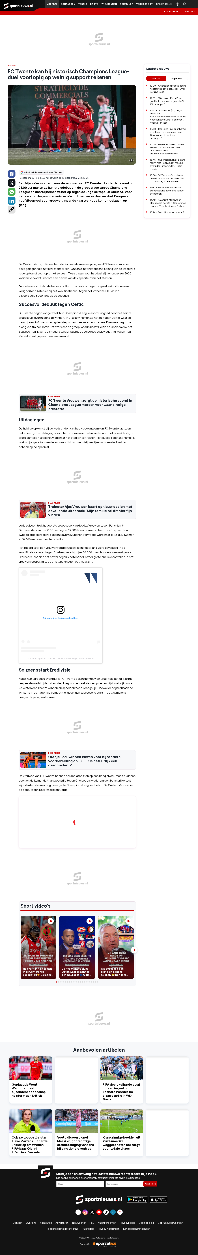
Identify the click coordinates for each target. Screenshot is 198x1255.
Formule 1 (126, 3)
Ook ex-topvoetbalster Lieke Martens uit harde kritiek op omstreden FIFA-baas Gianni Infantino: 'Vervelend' (29, 1144)
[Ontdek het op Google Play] (137, 1199)
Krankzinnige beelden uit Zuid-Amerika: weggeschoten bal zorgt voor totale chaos (121, 1143)
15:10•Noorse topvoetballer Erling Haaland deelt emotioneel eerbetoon (167, 190)
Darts (94, 3)
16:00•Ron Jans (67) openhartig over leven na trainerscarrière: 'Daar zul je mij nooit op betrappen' (168, 133)
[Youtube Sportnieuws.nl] (99, 1212)
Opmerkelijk (164, 3)
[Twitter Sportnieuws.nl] (92, 1212)
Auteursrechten (107, 1222)
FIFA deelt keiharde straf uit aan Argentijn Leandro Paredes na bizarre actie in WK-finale (121, 1091)
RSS (92, 1222)
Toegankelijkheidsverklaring (62, 1228)
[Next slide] (134, 950)
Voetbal (52, 3)
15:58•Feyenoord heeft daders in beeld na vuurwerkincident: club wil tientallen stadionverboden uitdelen (167, 149)
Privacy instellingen (109, 1228)
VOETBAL (12, 65)
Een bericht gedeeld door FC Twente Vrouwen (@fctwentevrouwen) (61, 658)
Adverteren (62, 1222)
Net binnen (171, 11)
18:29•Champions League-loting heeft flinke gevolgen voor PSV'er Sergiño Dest (168, 88)
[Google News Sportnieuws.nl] (120, 1212)
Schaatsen (68, 3)
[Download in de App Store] (158, 1199)
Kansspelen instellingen (136, 1228)
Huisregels (88, 1228)
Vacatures (46, 1222)
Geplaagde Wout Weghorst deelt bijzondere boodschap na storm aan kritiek (29, 1090)
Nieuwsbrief (79, 1222)
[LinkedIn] (11, 201)
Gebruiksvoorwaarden (170, 1222)
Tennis (82, 3)
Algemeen (176, 78)
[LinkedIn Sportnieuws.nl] (113, 1212)
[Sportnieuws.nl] (18, 5)
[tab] (57, 982)
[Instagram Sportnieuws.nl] (85, 1212)
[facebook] (11, 174)
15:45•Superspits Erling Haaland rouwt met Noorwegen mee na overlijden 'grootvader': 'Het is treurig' (167, 164)
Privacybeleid (127, 1222)
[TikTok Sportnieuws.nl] (106, 1212)
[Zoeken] (184, 4)
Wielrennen (109, 3)
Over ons (31, 1222)
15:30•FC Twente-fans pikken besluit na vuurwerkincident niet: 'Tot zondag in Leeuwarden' (167, 178)
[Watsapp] (11, 192)
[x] (11, 183)
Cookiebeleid (146, 1222)
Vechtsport (144, 3)
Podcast (189, 11)
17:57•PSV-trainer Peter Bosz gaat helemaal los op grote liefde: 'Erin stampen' (168, 101)
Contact (17, 1222)
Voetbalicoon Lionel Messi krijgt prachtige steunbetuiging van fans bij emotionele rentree (75, 1143)
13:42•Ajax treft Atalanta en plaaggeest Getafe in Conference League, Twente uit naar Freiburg (168, 203)
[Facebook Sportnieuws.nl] (78, 1212)
